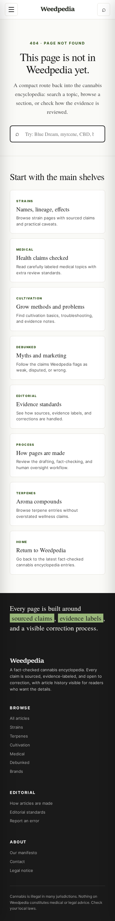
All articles (19, 718)
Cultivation (20, 744)
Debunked (19, 762)
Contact (17, 861)
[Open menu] (11, 9)
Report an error (24, 820)
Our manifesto (23, 852)
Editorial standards (27, 812)
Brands (16, 771)
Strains (16, 727)
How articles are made (31, 803)
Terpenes (19, 736)
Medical (17, 753)
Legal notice (21, 870)
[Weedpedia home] (57, 9)
